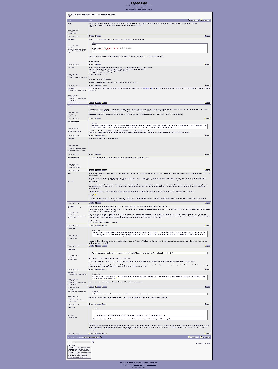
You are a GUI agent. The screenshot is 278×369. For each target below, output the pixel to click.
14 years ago (148, 88)
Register (143, 7)
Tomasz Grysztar (138, 365)
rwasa (144, 367)
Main (78, 15)
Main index (123, 362)
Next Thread (206, 343)
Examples (145, 362)
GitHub (149, 365)
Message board (154, 362)
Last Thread (199, 343)
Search (138, 7)
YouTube (153, 365)
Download (130, 362)
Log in (150, 9)
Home (133, 7)
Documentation (138, 362)
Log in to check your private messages (136, 9)
